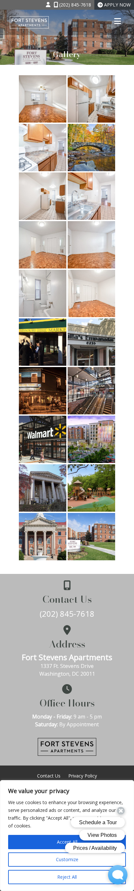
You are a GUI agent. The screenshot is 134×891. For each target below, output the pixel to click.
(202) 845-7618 (67, 613)
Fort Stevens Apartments (67, 657)
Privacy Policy (82, 776)
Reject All (67, 877)
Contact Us (48, 776)
